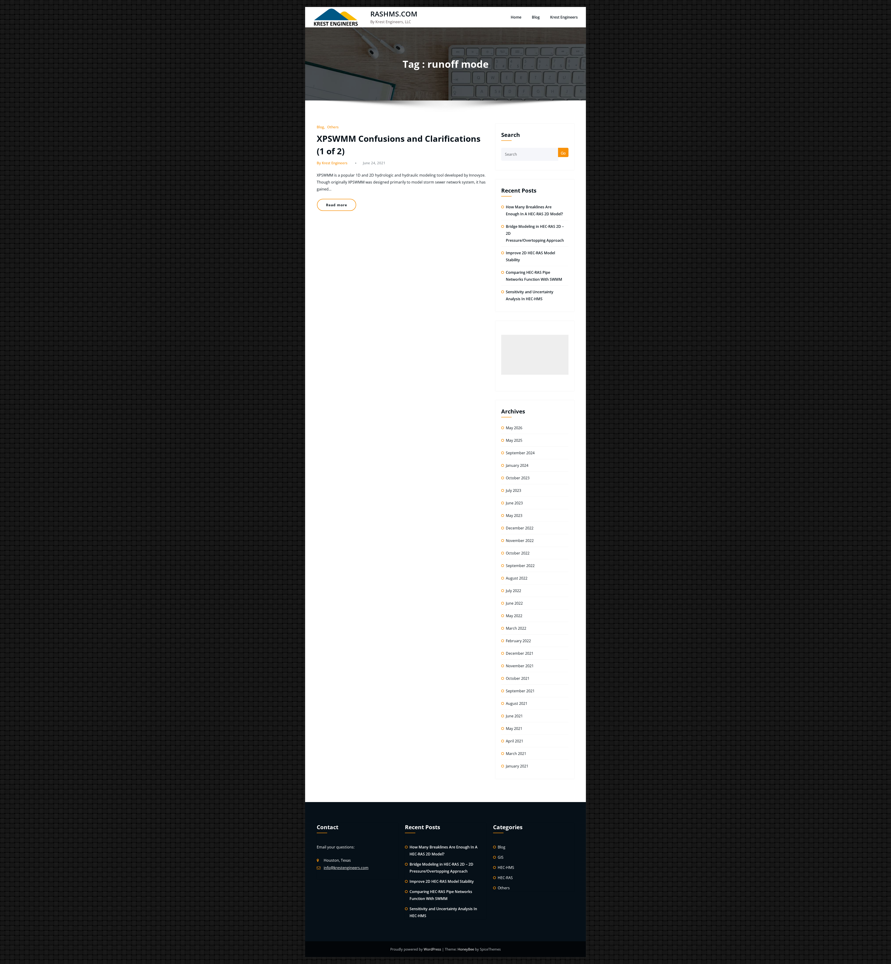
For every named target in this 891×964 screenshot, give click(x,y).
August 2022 (516, 578)
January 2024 (517, 465)
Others (333, 127)
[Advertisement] (534, 355)
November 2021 (520, 665)
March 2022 (516, 628)
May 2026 (514, 427)
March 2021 (516, 753)
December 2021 (519, 653)
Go (563, 153)
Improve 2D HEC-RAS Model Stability (442, 881)
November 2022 (520, 540)
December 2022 (519, 528)
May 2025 (514, 440)
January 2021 (517, 766)
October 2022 (517, 553)
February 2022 (518, 640)
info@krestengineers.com (346, 867)
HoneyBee (466, 949)
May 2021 (514, 728)
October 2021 (517, 678)
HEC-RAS (505, 877)
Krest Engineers (564, 17)
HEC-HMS (506, 867)
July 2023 (513, 490)
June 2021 (514, 716)
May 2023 (514, 515)
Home (516, 17)
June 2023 (514, 503)
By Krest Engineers (332, 163)
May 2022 (514, 615)
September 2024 (520, 452)
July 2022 (513, 590)
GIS (501, 857)
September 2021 (520, 690)
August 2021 (516, 703)
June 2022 (514, 603)
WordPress (433, 949)
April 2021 (514, 741)
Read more (336, 205)
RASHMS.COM (393, 14)
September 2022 (520, 565)
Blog (536, 17)
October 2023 (517, 477)
